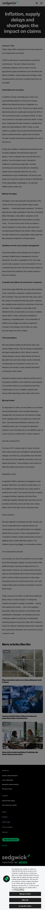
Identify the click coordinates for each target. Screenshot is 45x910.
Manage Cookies (25, 894)
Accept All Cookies (25, 906)
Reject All (25, 900)
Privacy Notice (19, 889)
